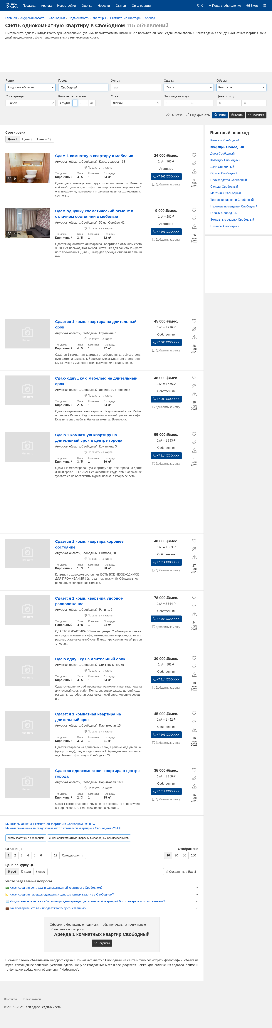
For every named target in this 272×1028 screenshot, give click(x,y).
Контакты (10, 999)
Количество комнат (72, 96)
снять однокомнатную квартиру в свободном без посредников (89, 837)
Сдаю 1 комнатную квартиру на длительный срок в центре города (88, 437)
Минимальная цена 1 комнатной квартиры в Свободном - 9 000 (49, 824)
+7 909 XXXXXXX (167, 231)
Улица (115, 80)
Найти (221, 114)
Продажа (29, 5)
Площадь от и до (176, 96)
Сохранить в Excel (182, 871)
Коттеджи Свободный (225, 160)
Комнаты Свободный (224, 140)
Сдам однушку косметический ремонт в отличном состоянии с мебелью (94, 214)
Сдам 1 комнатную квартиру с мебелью (94, 156)
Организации (141, 5)
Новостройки (66, 5)
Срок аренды (15, 96)
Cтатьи (121, 5)
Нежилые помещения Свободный (233, 206)
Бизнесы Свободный (224, 226)
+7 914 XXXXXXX (167, 455)
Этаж (114, 96)
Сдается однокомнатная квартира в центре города (97, 773)
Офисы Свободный (223, 173)
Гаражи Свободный (223, 212)
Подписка (257, 114)
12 (55, 855)
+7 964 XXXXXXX (167, 618)
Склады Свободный (224, 186)
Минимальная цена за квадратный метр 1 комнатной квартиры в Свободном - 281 (62, 828)
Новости (104, 5)
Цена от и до (225, 96)
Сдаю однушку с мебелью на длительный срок (96, 381)
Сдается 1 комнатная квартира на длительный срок (88, 717)
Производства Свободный (228, 180)
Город (62, 80)
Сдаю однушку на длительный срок (90, 659)
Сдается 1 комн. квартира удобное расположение (89, 601)
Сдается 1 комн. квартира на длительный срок (96, 324)
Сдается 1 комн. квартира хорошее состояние (89, 544)
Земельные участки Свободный (232, 219)
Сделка (169, 80)
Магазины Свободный (225, 193)
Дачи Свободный (222, 166)
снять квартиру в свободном (26, 837)
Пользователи (31, 999)
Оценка (87, 5)
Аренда (46, 5)
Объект (221, 80)
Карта (238, 114)
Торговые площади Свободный (232, 199)
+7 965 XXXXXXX (167, 176)
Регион (10, 80)
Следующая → (73, 855)
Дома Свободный (222, 153)
